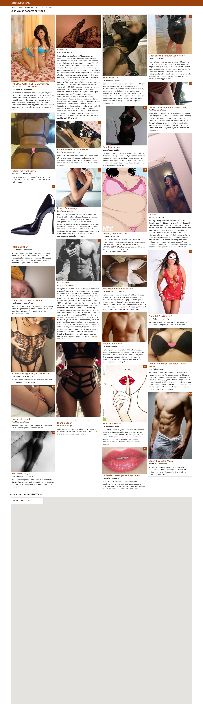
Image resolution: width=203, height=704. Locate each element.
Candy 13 (62, 49)
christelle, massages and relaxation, (122, 475)
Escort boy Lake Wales (161, 461)
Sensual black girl (21, 473)
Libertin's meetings (67, 208)
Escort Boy (63, 282)
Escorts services (17, 7)
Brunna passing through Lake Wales (30, 373)
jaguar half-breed (21, 419)
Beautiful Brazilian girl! (160, 316)
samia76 (153, 214)
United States (30, 7)
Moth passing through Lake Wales (167, 55)
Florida (40, 7)
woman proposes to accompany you (168, 107)
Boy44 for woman (112, 343)
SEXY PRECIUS (111, 77)
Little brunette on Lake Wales (72, 149)
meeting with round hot (115, 233)
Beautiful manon (111, 147)
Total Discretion (20, 247)
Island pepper (64, 423)
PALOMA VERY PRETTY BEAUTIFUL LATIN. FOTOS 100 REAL (30, 85)
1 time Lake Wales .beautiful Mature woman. (167, 365)
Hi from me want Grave (24, 171)
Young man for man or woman (27, 300)
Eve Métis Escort (112, 423)
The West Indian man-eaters (118, 288)
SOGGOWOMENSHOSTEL (20, 3)
